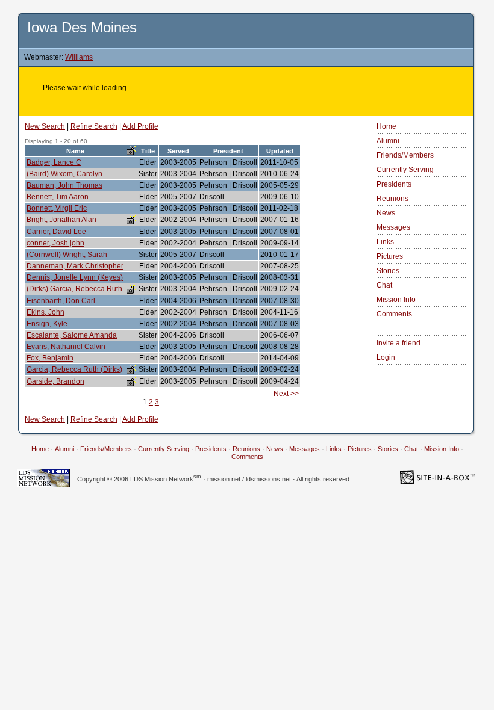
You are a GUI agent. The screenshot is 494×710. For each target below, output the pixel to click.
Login (386, 357)
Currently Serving (405, 169)
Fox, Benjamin (50, 358)
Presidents (394, 184)
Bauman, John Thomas (64, 185)
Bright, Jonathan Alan (61, 219)
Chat (384, 285)
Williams (79, 57)
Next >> (286, 393)
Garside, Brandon (55, 381)
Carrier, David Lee (56, 231)
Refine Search (93, 126)
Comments (394, 314)
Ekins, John (45, 312)
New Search (45, 126)
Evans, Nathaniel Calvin (66, 346)
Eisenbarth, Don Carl (61, 301)
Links (385, 242)
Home (386, 126)
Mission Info (396, 299)
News (386, 213)
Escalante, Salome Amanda (72, 335)
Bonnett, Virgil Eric (57, 208)
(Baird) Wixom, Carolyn (64, 174)
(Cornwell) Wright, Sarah (67, 254)
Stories (388, 271)
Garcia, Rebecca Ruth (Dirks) (74, 369)
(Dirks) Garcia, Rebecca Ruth (74, 289)
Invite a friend (399, 343)
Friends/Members (405, 155)
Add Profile (140, 126)
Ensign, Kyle (47, 324)
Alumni (388, 141)
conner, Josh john (55, 243)
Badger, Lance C (54, 162)
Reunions (392, 198)
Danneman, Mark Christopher (75, 266)
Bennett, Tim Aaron (58, 197)
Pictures (390, 256)
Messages (393, 227)
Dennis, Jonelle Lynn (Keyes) (75, 277)
